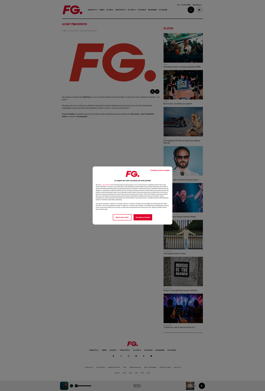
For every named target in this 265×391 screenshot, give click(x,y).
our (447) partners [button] (105, 185)
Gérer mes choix (122, 217)
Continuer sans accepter (160, 170)
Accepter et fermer (143, 217)
